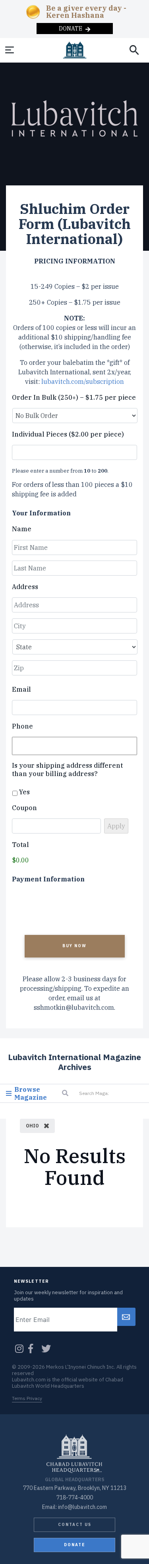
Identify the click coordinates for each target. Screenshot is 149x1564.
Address (25, 587)
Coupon (24, 808)
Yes (24, 792)
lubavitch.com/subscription (82, 381)
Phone (22, 726)
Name (21, 529)
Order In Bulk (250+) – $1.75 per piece (74, 397)
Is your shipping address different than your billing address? (67, 769)
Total (20, 845)
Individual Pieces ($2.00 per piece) (68, 434)
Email (21, 689)
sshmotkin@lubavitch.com (74, 1007)
